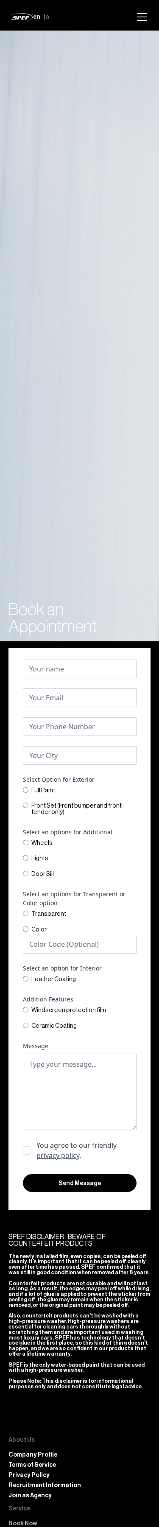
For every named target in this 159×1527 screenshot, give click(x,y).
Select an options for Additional (67, 832)
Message (35, 1046)
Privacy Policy (29, 1475)
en (36, 16)
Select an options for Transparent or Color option (74, 898)
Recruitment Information (44, 1485)
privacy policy (57, 1155)
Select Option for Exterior (59, 779)
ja (46, 16)
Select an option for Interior (62, 968)
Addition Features (48, 999)
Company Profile (32, 1455)
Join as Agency (30, 1496)
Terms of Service (32, 1465)
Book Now (22, 1524)
